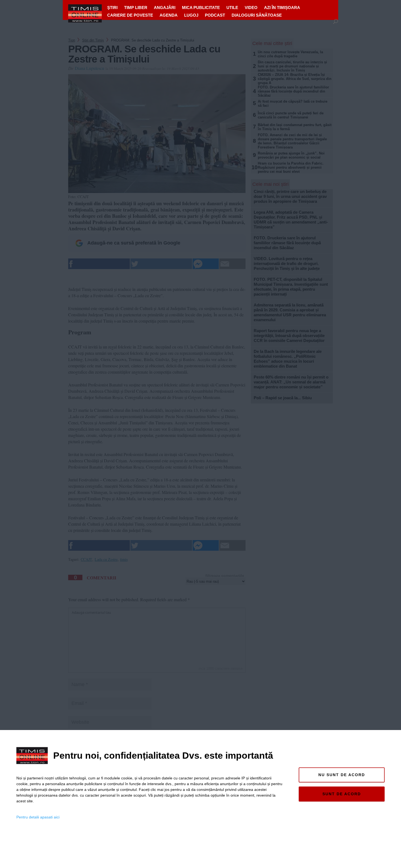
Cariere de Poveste (130, 15)
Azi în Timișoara (282, 7)
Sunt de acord (341, 794)
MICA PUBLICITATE (201, 7)
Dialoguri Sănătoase (257, 15)
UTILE (232, 7)
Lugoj (191, 15)
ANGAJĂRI (164, 7)
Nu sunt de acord (341, 775)
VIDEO (251, 7)
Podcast (215, 15)
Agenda (169, 15)
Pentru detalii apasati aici (37, 817)
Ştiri (112, 7)
